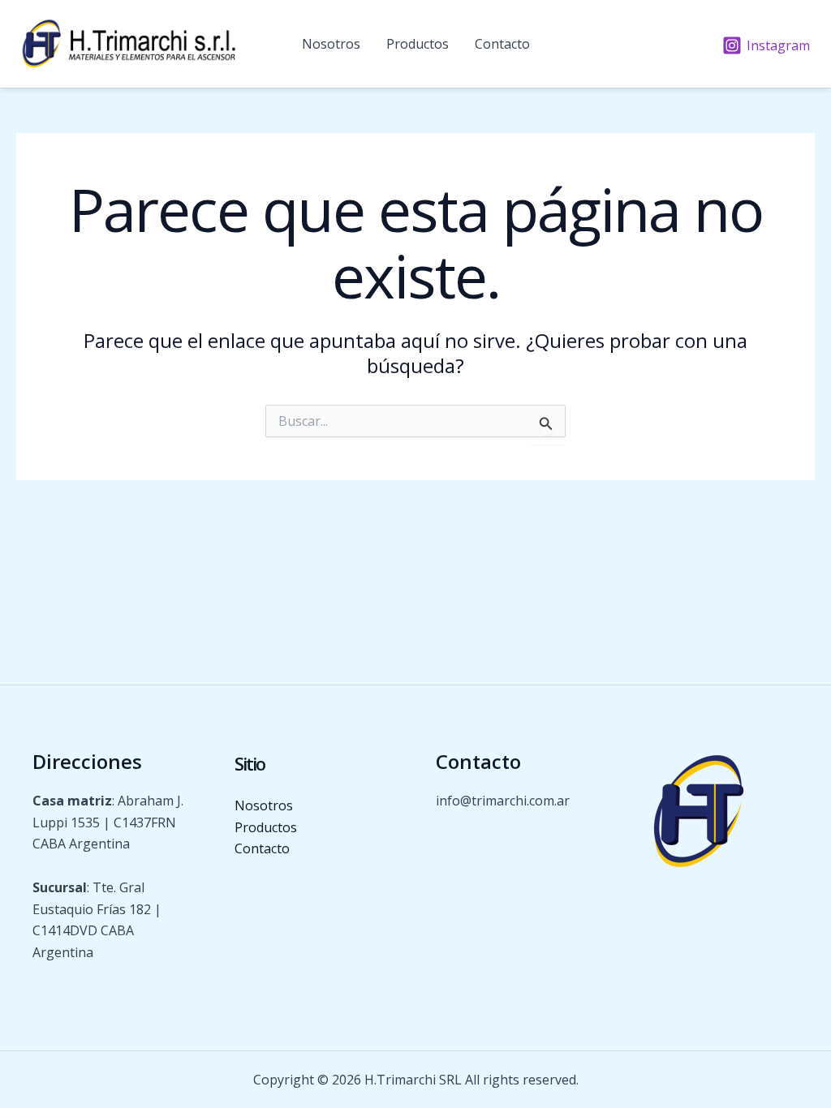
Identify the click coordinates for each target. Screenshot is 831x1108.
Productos (417, 44)
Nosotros (331, 44)
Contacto (502, 44)
